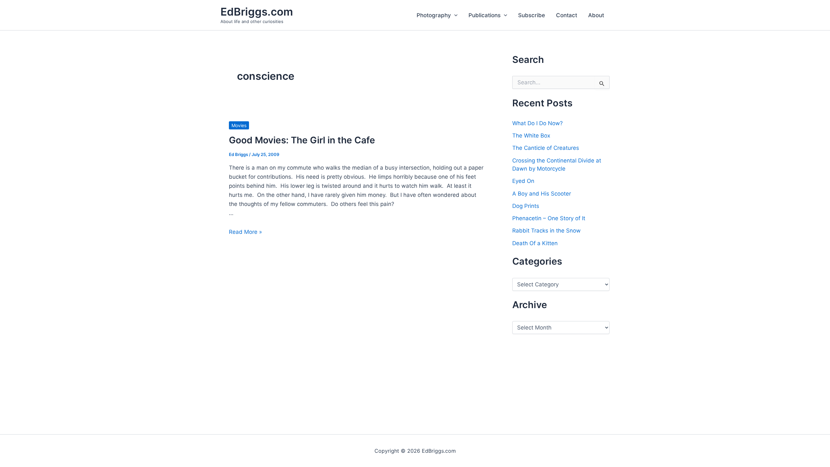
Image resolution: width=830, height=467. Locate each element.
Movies (238, 125)
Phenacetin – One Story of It (548, 218)
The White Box (531, 135)
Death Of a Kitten (535, 243)
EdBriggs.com (256, 11)
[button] (454, 15)
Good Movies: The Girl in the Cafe (302, 140)
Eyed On (523, 181)
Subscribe (531, 15)
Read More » (245, 232)
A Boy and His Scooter (541, 193)
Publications (484, 15)
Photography (434, 15)
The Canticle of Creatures (545, 148)
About (596, 15)
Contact (566, 15)
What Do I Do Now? (537, 123)
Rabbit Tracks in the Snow (546, 230)
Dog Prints (525, 206)
